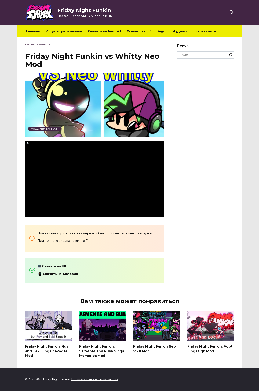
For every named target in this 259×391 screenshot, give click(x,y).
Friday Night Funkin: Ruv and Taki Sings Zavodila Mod (46, 351)
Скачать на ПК (139, 31)
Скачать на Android (104, 31)
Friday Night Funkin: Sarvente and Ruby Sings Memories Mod (101, 351)
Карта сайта (205, 31)
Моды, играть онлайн (64, 31)
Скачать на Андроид (60, 274)
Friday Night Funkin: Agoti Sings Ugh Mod (210, 348)
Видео (161, 31)
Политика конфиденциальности (94, 379)
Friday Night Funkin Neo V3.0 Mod (154, 348)
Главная (33, 31)
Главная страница (37, 44)
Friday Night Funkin (84, 10)
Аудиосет (181, 31)
